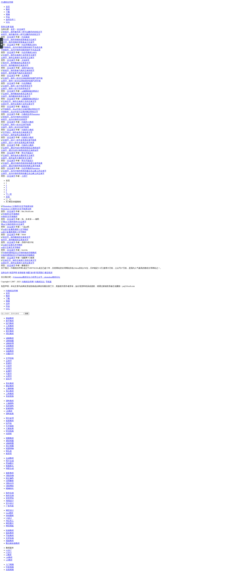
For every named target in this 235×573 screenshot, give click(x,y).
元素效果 (10, 428)
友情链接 (21, 273)
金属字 (9, 371)
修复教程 (10, 473)
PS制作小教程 (28, 122)
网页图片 (10, 523)
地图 (28, 273)
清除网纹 (10, 486)
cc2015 (9, 552)
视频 (8, 14)
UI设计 (9, 518)
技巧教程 (10, 323)
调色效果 (10, 414)
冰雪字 (9, 368)
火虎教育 (25, 76)
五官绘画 (10, 538)
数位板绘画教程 (13, 543)
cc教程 (9, 555)
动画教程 (10, 351)
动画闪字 (10, 348)
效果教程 (10, 421)
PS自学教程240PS (29, 45)
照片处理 (10, 418)
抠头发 (9, 451)
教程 (8, 9)
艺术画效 (10, 426)
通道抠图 (10, 441)
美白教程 (10, 391)
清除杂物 (10, 476)
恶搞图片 (10, 463)
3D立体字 (21, 29)
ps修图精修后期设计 (30, 91)
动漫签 (9, 434)
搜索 (26, 313)
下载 (8, 12)
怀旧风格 (10, 431)
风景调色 (10, 406)
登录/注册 (5, 27)
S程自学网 (7, 2)
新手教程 (10, 321)
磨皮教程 (10, 386)
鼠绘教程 (10, 533)
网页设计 (10, 510)
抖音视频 (10, 567)
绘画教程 (10, 530)
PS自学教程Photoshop (31, 168)
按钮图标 (10, 515)
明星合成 (10, 468)
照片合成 (10, 461)
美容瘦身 (10, 396)
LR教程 (9, 411)
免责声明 (13, 273)
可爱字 (9, 374)
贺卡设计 (10, 503)
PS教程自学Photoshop (31, 114)
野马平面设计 (27, 153)
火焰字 (9, 366)
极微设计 (25, 106)
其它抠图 (10, 446)
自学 (8, 304)
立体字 (9, 361)
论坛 (8, 22)
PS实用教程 (27, 83)
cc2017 (9, 550)
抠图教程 (10, 438)
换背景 (9, 454)
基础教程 (10, 318)
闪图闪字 (10, 354)
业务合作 (5, 273)
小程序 (33, 277)
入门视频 (10, 564)
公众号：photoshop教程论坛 (48, 277)
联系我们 (40, 273)
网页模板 (10, 526)
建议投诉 (48, 273)
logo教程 (9, 513)
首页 (8, 7)
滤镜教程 (10, 338)
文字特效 (10, 358)
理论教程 (10, 334)
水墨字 (9, 376)
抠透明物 (10, 448)
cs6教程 (9, 557)
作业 (8, 17)
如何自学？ (11, 20)
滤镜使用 (10, 343)
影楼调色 (10, 408)
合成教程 (10, 458)
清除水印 (10, 483)
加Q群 (33, 273)
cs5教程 (9, 560)
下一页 (9, 194)
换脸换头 (10, 466)
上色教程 (10, 394)
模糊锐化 (10, 488)
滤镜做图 (10, 341)
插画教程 (10, 541)
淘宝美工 (10, 521)
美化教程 (10, 383)
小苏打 (24, 176)
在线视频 (10, 570)
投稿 (12, 27)
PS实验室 (26, 37)
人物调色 (10, 403)
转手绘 (9, 423)
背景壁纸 (10, 498)
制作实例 (10, 493)
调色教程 (10, 401)
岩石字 (9, 379)
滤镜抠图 (10, 443)
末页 (8, 197)
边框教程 (10, 346)
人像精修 (10, 388)
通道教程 (10, 328)
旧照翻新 (10, 481)
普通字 (9, 363)
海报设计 (10, 501)
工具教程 (10, 326)
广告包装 (10, 506)
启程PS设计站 (28, 68)
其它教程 (10, 331)
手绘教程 (10, 535)
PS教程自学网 (12, 291)
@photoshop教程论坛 (21, 277)
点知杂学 (25, 60)
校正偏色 (10, 478)
